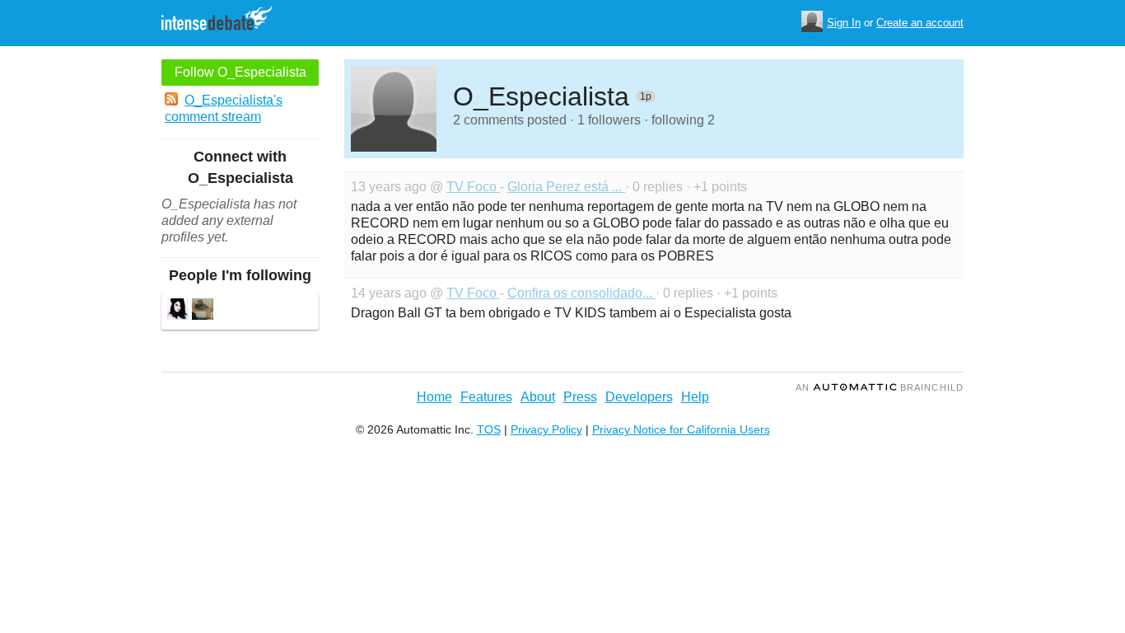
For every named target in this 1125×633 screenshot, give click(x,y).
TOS (489, 429)
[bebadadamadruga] (202, 311)
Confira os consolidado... (581, 293)
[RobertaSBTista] (178, 311)
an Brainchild (880, 387)
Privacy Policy (546, 429)
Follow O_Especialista (240, 72)
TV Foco (473, 187)
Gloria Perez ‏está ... (566, 187)
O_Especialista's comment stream (223, 108)
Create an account (920, 22)
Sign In (844, 22)
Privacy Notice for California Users (681, 429)
